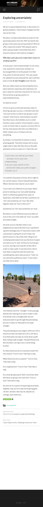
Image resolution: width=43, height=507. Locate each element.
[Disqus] (21, 455)
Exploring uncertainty (17, 17)
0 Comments (20, 22)
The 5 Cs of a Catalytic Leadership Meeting (19, 413)
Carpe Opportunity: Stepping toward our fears (20, 421)
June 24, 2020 (8, 22)
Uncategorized (11, 405)
